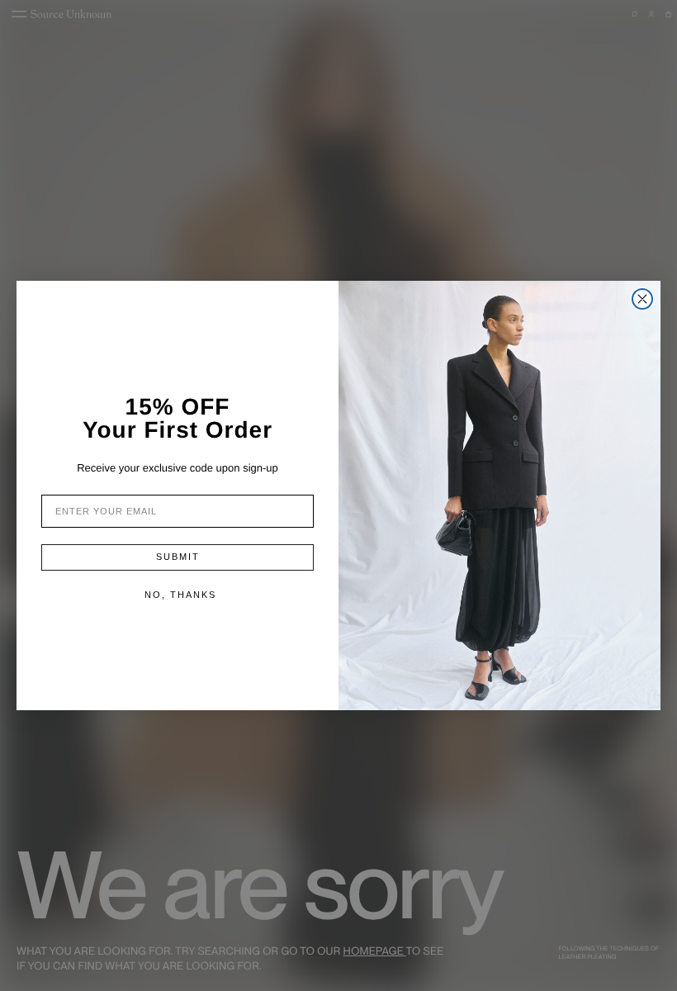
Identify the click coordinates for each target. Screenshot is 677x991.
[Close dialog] (642, 299)
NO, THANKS (180, 595)
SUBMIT (178, 557)
